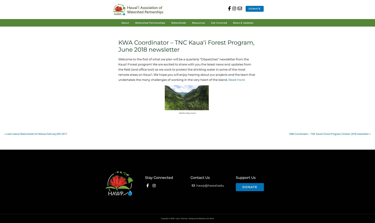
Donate (255, 8)
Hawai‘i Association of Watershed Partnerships (137, 9)
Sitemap (184, 218)
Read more (237, 80)
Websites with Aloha (206, 218)
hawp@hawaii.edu (210, 185)
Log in (178, 218)
